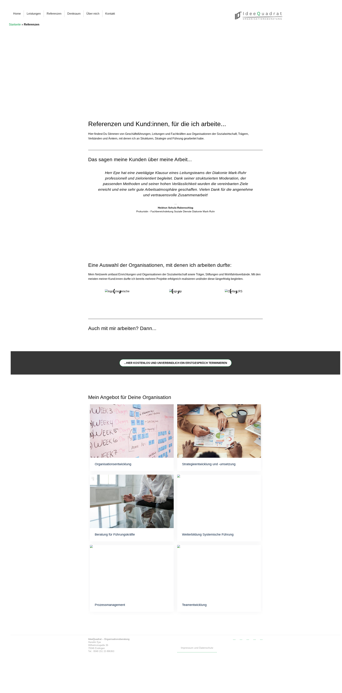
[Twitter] (241, 638)
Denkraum (74, 13)
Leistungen (34, 13)
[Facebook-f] (234, 638)
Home (17, 13)
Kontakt (110, 13)
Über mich (92, 13)
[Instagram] (254, 638)
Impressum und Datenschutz (197, 647)
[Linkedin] (247, 638)
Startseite (15, 24)
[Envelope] (261, 638)
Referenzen (54, 13)
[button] (91, 200)
